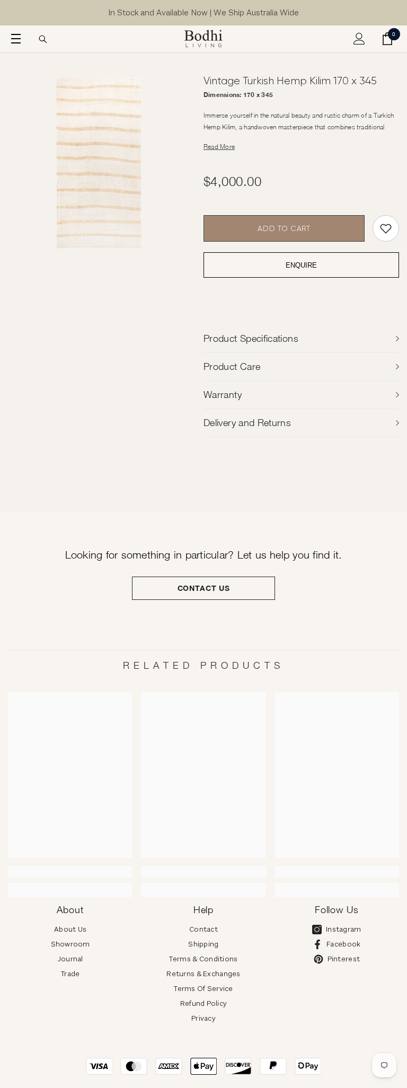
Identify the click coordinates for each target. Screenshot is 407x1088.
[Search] (43, 39)
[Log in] (359, 39)
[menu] (14, 38)
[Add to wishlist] (386, 228)
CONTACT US (204, 587)
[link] (70, 872)
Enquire (301, 265)
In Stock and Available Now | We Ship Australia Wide (203, 12)
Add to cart (284, 228)
